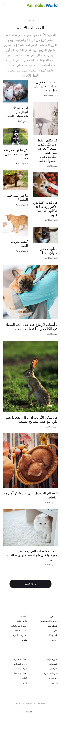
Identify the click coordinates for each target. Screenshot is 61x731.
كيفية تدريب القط (19, 244)
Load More (30, 584)
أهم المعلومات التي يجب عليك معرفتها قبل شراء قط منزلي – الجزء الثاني (32, 555)
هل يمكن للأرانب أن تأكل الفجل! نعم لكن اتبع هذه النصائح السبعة (32, 419)
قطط (24, 678)
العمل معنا (53, 626)
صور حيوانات (52, 659)
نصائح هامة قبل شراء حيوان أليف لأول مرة (46, 86)
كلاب (25, 682)
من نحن (54, 616)
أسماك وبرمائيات (19, 626)
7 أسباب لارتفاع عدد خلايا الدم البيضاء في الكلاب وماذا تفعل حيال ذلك (31, 327)
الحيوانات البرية (20, 635)
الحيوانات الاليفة (19, 630)
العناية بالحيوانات (19, 659)
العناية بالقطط (20, 673)
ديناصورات (53, 678)
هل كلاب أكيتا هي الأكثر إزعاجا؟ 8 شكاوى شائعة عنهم (45, 209)
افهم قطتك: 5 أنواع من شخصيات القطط (16, 112)
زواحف (54, 682)
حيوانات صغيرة (20, 668)
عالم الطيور (21, 621)
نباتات (24, 640)
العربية (55, 630)
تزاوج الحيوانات (20, 664)
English (53, 635)
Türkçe (54, 640)
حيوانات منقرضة (50, 673)
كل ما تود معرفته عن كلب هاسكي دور (16, 154)
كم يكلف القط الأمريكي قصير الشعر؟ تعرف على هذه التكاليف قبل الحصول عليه (47, 150)
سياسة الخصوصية (49, 621)
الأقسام (23, 616)
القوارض (53, 668)
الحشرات (53, 664)
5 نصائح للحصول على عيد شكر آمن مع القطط (31, 495)
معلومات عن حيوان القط (49, 251)
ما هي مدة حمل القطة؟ (17, 197)
